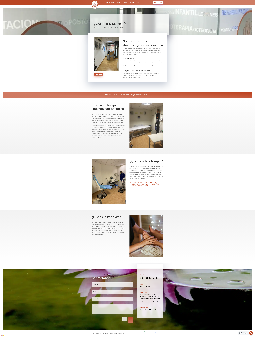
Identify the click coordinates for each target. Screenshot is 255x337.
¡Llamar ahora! (98, 75)
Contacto (132, 2)
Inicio (102, 2)
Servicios (119, 2)
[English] (2, 335)
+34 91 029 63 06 (158, 3)
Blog (138, 2)
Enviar (130, 320)
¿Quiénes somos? (110, 2)
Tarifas (125, 2)
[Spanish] (3, 335)
